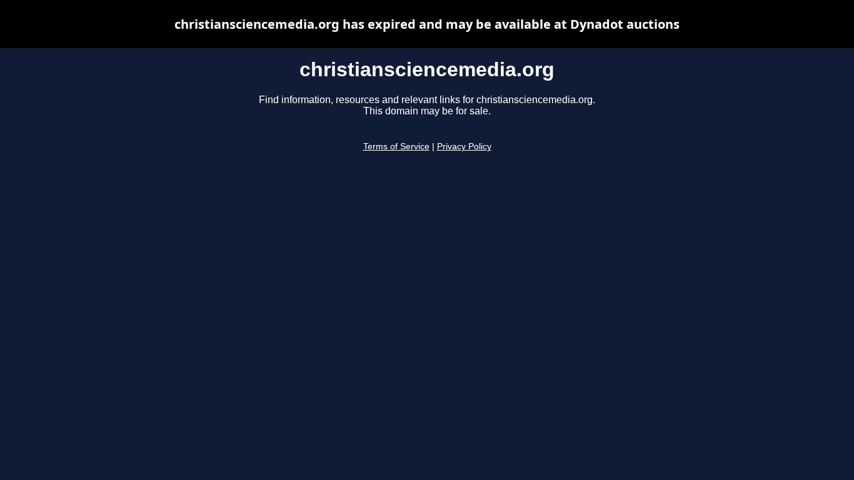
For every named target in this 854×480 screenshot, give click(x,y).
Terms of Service (396, 146)
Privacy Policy (464, 146)
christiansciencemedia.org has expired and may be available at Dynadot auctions (427, 24)
